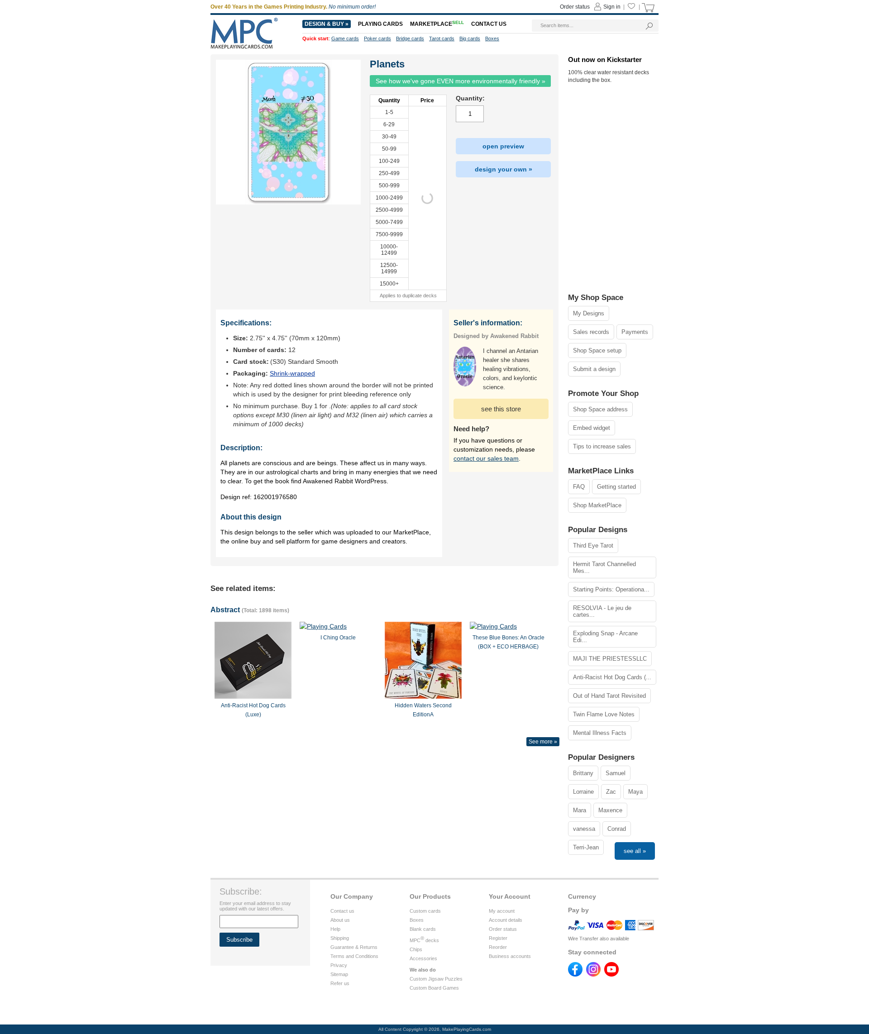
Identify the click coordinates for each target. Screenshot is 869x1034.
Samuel (615, 773)
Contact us (342, 911)
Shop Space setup (597, 350)
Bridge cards (410, 38)
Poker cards (377, 38)
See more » (543, 742)
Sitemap (339, 974)
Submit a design (594, 369)
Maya (635, 791)
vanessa (584, 828)
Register (498, 938)
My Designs (588, 313)
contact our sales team (486, 458)
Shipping (339, 938)
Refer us (339, 983)
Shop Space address (600, 409)
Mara (579, 810)
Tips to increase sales (602, 446)
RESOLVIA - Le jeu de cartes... (602, 611)
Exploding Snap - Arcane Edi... (605, 636)
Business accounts (510, 956)
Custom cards (425, 911)
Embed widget (591, 427)
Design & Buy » (327, 24)
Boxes (417, 920)
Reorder (498, 947)
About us (340, 920)
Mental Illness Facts (599, 732)
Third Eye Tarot (593, 545)
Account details (505, 920)
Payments (634, 332)
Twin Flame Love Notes (604, 714)
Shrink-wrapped (292, 373)
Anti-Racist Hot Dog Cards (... (612, 677)
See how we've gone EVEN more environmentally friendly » (460, 81)
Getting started (616, 486)
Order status (503, 929)
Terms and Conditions (354, 956)
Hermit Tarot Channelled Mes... (604, 567)
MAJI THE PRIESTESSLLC (610, 658)
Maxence (610, 810)
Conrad (616, 828)
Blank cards (423, 929)
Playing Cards (380, 24)
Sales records (591, 332)
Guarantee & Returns (353, 947)
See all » (635, 851)
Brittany (583, 773)
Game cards (345, 38)
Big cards (469, 38)
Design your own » (503, 169)
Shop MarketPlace (597, 505)
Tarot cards (441, 38)
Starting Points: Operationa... (611, 589)
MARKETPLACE (437, 24)
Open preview (503, 146)
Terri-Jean (586, 847)
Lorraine (583, 791)
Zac (611, 791)
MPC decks (424, 940)
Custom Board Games (434, 988)
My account (502, 911)
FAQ (579, 486)
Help (335, 929)
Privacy (338, 965)
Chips (416, 949)
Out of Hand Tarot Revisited (609, 695)
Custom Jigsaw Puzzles (436, 979)
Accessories (423, 958)
